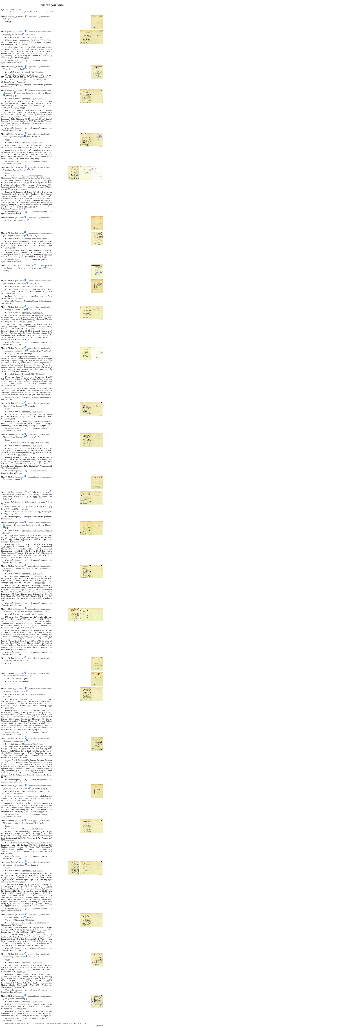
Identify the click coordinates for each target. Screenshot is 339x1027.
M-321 (49, 619)
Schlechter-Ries (42, 320)
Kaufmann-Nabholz (40, 75)
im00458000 (10, 385)
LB (24, 115)
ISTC (15, 44)
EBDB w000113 (7, 369)
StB (25, 150)
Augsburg (7, 34)
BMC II (11, 42)
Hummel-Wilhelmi (29, 836)
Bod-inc (20, 379)
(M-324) (49, 798)
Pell (2, 183)
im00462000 (45, 147)
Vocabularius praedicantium (40, 16)
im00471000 (9, 708)
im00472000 (27, 757)
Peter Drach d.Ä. (17, 406)
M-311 (38, 834)
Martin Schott (19, 957)
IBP (2, 77)
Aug (50, 805)
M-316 (37, 578)
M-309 (21, 416)
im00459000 (10, 248)
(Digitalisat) (32, 37)
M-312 (6, 147)
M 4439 (21, 796)
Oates (39, 185)
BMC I (13, 621)
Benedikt (41, 49)
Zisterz (26, 58)
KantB (13, 388)
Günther (38, 103)
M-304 (26, 450)
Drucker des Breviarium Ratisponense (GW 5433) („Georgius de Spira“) (27, 496)
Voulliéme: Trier (33, 187)
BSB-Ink (43, 40)
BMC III (31, 243)
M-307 (7, 243)
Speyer (6, 406)
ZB (29, 557)
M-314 (38, 875)
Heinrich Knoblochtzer (23, 823)
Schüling (4, 882)
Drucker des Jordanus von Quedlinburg (31, 568)
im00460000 (22, 189)
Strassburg (8, 93)
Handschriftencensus (38, 12)
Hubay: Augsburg (34, 42)
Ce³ (32, 40)
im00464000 (21, 882)
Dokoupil (36, 969)
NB (50, 55)
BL (25, 53)
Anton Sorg (17, 34)
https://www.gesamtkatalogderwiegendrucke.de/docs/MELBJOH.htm (47, 1023)
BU (50, 596)
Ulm (5, 998)
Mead (20, 245)
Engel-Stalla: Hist (31, 507)
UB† (39, 192)
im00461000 (10, 840)
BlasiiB (42, 119)
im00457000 (27, 322)
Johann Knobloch (21, 788)
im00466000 (40, 583)
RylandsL (41, 941)
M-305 (19, 317)
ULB (24, 80)
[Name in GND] (25, 16)
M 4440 (28, 796)
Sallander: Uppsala (8, 627)
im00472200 (26, 800)
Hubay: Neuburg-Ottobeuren (32, 291)
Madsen (29, 147)
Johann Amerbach (16, 69)
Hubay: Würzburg (22, 185)
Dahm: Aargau (43, 379)
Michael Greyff (20, 235)
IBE (45, 617)
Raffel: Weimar (16, 187)
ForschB (4, 51)
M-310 (26, 183)
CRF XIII (44, 101)
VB (2, 103)
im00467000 (22, 44)
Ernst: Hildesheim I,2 (37, 753)
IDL (11, 578)
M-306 (29, 77)
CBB (34, 414)
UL (43, 198)
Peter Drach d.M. (17, 437)
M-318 (37, 538)
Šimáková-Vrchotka (38, 755)
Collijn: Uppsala (21, 540)
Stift (45, 851)
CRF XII (12, 77)
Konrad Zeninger (20, 170)
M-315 (19, 930)
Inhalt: (7, 140)
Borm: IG (26, 103)
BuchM (16, 117)
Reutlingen (8, 235)
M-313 (27, 967)
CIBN (32, 183)
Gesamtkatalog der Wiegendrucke (15, 1023)
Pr (2, 42)
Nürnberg (7, 137)
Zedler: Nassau (7, 800)
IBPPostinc (5, 798)
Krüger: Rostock (25, 703)
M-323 (7, 751)
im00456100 (22, 455)
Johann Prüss (19, 865)
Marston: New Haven (11, 383)
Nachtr (8, 377)
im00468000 (18, 542)
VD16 (14, 796)
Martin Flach (18, 660)
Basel (6, 69)
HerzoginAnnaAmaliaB (26, 207)
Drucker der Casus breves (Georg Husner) (33, 93)
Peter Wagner (18, 137)
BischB (42, 117)
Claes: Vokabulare (20, 40)
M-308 (43, 289)
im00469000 (29, 627)
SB (44, 53)
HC (6, 40)
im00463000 (23, 509)
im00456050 (41, 77)
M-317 (49, 40)
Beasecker (20, 878)
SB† (13, 110)
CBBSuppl (35, 315)
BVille (43, 843)
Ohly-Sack (19, 105)
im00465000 (20, 972)
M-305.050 (12, 379)
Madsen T (38, 540)
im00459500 (10, 293)
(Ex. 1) (46, 791)
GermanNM (47, 255)
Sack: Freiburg (35, 105)
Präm (28, 979)
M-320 (18, 103)
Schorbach (36, 831)
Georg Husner (20, 691)
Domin (27, 641)
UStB (31, 637)
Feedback (100, 1026)
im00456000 (10, 418)
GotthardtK (6, 194)
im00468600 (20, 108)
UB (2, 55)
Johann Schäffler (15, 998)
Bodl (50, 333)
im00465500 (39, 932)
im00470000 (21, 1008)
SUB (21, 637)
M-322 (25, 701)
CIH (45, 576)
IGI (11, 538)
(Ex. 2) (3, 793)
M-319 (7, 1006)
